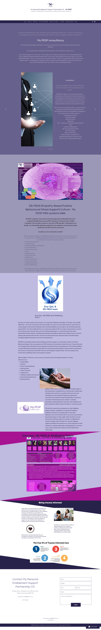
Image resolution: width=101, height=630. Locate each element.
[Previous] (5, 109)
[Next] (95, 109)
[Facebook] (92, 21)
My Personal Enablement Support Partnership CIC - (51, 9)
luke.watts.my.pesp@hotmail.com (25, 596)
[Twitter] (95, 21)
